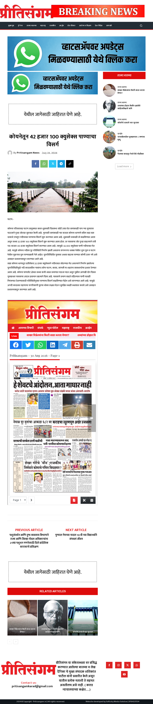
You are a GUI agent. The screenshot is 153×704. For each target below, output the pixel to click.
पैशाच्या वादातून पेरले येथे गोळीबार (131, 154)
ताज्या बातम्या (122, 87)
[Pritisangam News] (10, 152)
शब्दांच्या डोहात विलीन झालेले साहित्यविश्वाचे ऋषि (52, 630)
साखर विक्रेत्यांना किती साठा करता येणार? (22, 630)
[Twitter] (52, 164)
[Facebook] (35, 164)
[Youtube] (124, 674)
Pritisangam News (28, 153)
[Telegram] (61, 164)
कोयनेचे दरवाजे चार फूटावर (83, 632)
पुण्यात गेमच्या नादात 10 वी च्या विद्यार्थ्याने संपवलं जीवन (76, 537)
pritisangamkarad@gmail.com (32, 686)
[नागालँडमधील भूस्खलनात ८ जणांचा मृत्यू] (109, 137)
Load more (123, 166)
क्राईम (120, 134)
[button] (141, 25)
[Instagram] (118, 665)
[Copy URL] (70, 164)
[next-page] (15, 641)
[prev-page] (9, 641)
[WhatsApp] (44, 164)
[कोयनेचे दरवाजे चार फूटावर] (83, 618)
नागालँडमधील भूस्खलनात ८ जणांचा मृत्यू (131, 138)
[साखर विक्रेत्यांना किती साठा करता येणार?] (22, 618)
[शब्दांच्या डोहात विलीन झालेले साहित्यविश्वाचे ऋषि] (52, 618)
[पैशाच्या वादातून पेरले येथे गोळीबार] (109, 152)
